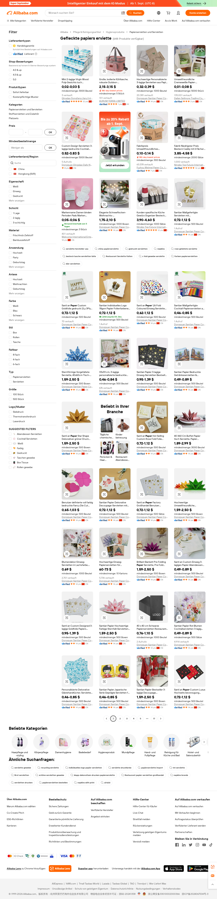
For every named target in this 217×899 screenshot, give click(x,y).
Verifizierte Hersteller (102, 810)
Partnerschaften (183, 832)
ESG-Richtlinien (15, 819)
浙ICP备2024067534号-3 (195, 894)
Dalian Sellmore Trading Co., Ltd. (189, 98)
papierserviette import (152, 768)
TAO (132, 883)
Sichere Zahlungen (59, 806)
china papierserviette (108, 249)
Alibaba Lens (14, 868)
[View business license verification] (139, 894)
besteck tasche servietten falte (81, 256)
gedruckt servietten (138, 249)
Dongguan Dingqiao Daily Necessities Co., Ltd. (77, 164)
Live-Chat (138, 812)
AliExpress (57, 883)
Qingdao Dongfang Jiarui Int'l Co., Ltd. (77, 98)
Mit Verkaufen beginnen (187, 812)
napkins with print (85, 782)
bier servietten (73, 264)
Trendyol (141, 883)
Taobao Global (119, 883)
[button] (123, 13)
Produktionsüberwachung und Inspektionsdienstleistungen (65, 833)
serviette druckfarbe (121, 768)
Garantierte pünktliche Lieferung (66, 819)
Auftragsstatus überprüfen (189, 819)
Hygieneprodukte (115, 32)
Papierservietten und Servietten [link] (146, 32)
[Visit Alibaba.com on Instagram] (197, 845)
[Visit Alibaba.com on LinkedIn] (184, 845)
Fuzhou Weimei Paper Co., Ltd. (152, 167)
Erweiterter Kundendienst (62, 825)
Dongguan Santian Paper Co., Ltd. (152, 98)
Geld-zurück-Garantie (60, 812)
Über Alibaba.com (17, 799)
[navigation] (32, 375)
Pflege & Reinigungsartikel (87, 32)
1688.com (71, 883)
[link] (212, 866)
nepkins (161, 249)
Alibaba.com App (150, 868)
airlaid (107, 782)
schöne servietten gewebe (51, 775)
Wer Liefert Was (157, 883)
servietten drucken (23, 782)
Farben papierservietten (186, 256)
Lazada (105, 883)
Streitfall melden (141, 819)
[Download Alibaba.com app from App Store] (174, 868)
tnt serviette (179, 768)
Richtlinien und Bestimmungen (65, 841)
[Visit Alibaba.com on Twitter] (191, 845)
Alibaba (64, 32)
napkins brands (181, 775)
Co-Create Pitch (15, 812)
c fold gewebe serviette (153, 256)
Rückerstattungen (142, 825)
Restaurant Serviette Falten (119, 256)
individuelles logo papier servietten (85, 768)
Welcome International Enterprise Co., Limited (77, 236)
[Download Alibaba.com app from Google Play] (198, 868)
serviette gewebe (22, 768)
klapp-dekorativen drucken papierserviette (94, 775)
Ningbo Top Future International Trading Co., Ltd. (189, 164)
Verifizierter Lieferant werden (190, 825)
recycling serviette (50, 768)
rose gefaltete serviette (185, 249)
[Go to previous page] (106, 719)
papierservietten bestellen (55, 782)
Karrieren (11, 825)
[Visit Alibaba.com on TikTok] (211, 845)
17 (154, 718)
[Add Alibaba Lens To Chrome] (60, 868)
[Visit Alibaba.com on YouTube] (204, 845)
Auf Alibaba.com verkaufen (189, 806)
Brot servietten (21, 775)
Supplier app (85, 868)
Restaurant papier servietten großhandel (144, 775)
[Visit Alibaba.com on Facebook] (177, 845)
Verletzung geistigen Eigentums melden (149, 833)
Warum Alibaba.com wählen (21, 806)
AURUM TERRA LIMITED (112, 101)
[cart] (169, 13)
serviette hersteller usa (77, 249)
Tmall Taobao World (89, 883)
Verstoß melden (141, 841)
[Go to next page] (161, 719)
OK (50, 132)
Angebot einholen (100, 816)
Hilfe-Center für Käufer (145, 806)
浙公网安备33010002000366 (164, 894)
